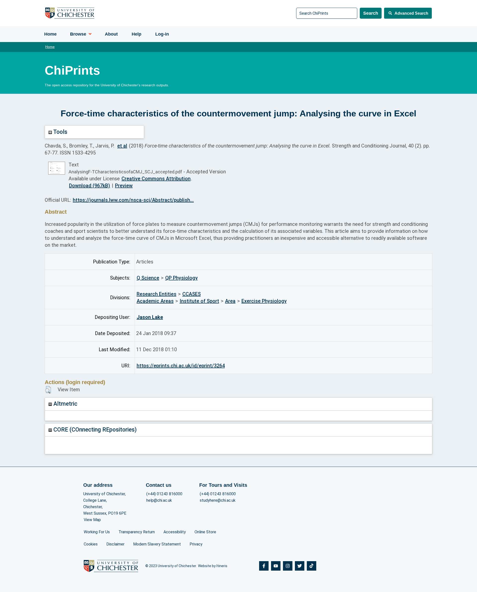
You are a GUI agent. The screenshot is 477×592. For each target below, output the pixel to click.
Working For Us (97, 532)
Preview (124, 186)
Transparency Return (137, 532)
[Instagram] (287, 566)
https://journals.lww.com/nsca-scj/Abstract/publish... (133, 200)
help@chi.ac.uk (159, 500)
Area (230, 301)
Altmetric (64, 403)
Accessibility (174, 532)
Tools (59, 132)
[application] (88, 34)
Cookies (91, 544)
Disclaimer (115, 544)
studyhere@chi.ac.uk (218, 500)
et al (122, 146)
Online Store (205, 532)
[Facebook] (264, 566)
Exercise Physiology (264, 301)
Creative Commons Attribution (156, 179)
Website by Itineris (212, 566)
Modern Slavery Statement (157, 544)
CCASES (191, 294)
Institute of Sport (199, 301)
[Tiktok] (311, 566)
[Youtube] (275, 566)
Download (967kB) (89, 186)
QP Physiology (181, 278)
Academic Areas (155, 301)
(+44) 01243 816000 (164, 494)
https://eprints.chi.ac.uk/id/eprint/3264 (181, 366)
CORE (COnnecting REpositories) (94, 429)
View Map (92, 519)
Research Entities (156, 294)
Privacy (196, 544)
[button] (48, 390)
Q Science (148, 278)
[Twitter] (299, 566)
